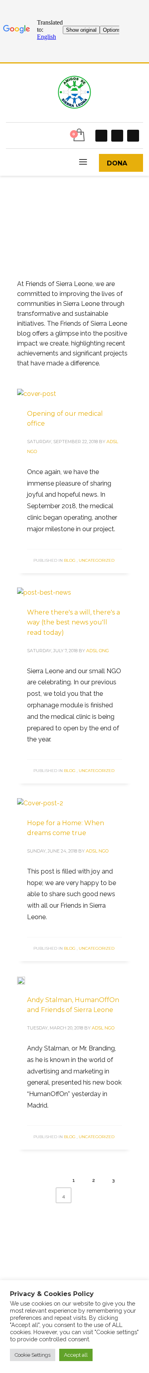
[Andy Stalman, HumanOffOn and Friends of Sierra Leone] (26, 979)
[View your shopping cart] (78, 135)
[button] (32, 1355)
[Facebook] (101, 136)
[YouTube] (133, 136)
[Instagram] (117, 136)
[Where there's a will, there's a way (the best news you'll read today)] (44, 592)
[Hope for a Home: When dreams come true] (40, 802)
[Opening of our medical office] (36, 393)
